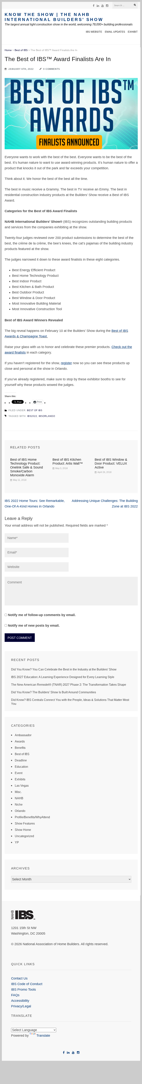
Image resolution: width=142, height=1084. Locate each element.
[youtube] (102, 5)
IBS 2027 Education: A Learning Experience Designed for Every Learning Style (62, 677)
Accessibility (20, 1001)
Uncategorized (24, 836)
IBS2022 (32, 416)
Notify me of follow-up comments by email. (42, 615)
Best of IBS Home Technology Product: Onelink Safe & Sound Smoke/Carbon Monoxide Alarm (26, 467)
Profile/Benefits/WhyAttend (32, 817)
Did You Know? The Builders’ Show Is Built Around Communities (53, 692)
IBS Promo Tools (23, 989)
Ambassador (23, 735)
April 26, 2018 (104, 472)
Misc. (18, 792)
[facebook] (93, 5)
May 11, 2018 (19, 480)
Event (18, 773)
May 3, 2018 (61, 468)
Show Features (25, 823)
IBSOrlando (47, 416)
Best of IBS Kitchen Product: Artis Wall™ (68, 461)
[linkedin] (98, 5)
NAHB (19, 798)
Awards (20, 741)
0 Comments (51, 69)
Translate (43, 1035)
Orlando (20, 810)
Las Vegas (22, 785)
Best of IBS (21, 50)
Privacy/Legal (21, 1006)
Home (8, 50)
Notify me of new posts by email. (34, 625)
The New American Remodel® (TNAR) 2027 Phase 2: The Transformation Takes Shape (68, 684)
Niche (19, 804)
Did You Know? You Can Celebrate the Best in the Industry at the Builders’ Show (63, 669)
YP (17, 842)
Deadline (21, 760)
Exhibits (20, 779)
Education (21, 766)
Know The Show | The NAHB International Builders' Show (54, 17)
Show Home (23, 829)
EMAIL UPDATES (115, 31)
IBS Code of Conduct (26, 984)
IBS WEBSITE (94, 31)
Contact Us (19, 978)
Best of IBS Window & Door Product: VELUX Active (111, 463)
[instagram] (107, 5)
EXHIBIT (133, 31)
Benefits (20, 747)
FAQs (15, 995)
